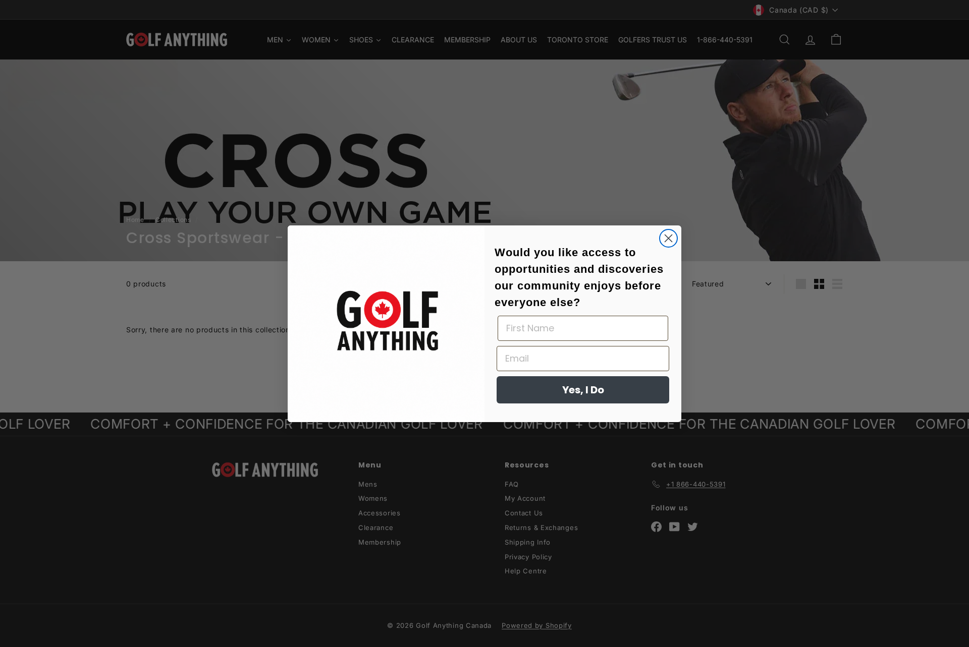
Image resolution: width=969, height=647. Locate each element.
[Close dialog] (668, 238)
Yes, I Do (583, 390)
